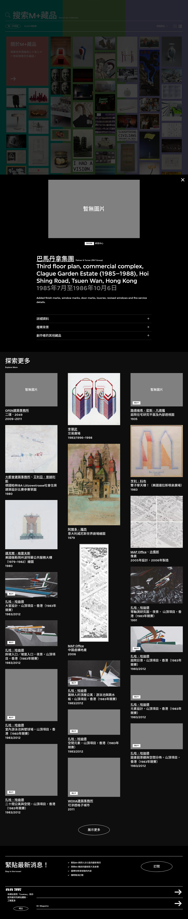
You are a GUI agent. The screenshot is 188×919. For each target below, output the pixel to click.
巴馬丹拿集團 (55, 259)
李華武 (72, 429)
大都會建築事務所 (17, 477)
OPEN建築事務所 (17, 410)
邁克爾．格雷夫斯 (17, 553)
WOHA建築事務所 (80, 801)
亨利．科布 (138, 481)
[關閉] (182, 179)
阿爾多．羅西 (77, 529)
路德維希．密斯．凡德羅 (148, 410)
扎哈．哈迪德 (14, 601)
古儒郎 (154, 552)
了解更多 (11, 900)
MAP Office (76, 646)
